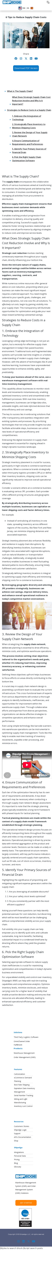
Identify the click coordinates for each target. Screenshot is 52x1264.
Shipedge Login (20, 1130)
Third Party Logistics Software (26, 1037)
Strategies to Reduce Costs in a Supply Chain (29, 110)
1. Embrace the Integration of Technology (26, 118)
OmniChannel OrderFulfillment (22, 1043)
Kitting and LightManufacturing (20, 1101)
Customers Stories (21, 1126)
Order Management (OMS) (25, 1057)
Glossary (17, 1166)
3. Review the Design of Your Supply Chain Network (29, 134)
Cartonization (19, 1074)
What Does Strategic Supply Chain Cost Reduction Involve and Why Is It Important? (31, 100)
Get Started (26, 1203)
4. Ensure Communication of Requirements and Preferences (27, 142)
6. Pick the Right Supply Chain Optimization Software (26, 159)
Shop (16, 1141)
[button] (48, 2)
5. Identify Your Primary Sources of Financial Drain (29, 151)
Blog (16, 1163)
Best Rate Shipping (21, 1085)
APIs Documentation (22, 1137)
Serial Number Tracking (23, 1095)
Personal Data (20, 1156)
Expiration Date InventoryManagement (24, 1090)
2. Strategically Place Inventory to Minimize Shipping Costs (28, 126)
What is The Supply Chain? (20, 91)
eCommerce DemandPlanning (23, 1079)
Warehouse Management (24, 1053)
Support (17, 1133)
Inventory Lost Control (23, 1106)
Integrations (19, 1152)
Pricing (16, 1159)
